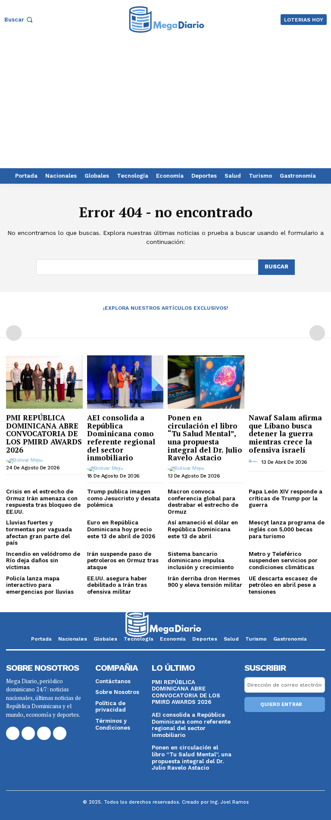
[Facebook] (12, 733)
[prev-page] (14, 333)
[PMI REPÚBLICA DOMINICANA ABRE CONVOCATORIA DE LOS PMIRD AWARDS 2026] (44, 382)
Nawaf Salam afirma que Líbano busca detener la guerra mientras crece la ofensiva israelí (285, 434)
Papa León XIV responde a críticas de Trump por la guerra (285, 498)
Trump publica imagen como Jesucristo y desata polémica (123, 498)
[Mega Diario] (166, 19)
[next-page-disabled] (317, 333)
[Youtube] (59, 733)
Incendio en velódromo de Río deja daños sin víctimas (43, 560)
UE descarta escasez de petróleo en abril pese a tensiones (283, 585)
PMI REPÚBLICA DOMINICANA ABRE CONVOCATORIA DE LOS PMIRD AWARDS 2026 (44, 434)
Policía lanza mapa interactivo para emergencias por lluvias (40, 585)
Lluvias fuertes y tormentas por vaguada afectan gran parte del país (39, 532)
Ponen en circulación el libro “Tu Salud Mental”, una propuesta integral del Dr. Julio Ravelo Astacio (205, 437)
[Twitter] (43, 733)
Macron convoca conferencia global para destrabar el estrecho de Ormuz (203, 501)
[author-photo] (25, 460)
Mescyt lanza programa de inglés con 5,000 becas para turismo (287, 529)
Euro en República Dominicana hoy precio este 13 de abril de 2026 (121, 529)
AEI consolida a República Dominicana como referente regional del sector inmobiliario (121, 437)
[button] (19, 19)
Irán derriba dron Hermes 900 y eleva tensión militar (205, 582)
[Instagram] (28, 733)
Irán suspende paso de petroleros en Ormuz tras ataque (123, 560)
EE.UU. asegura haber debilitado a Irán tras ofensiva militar (117, 585)
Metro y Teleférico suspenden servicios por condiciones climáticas (283, 560)
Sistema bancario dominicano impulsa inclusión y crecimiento (201, 560)
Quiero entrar (281, 704)
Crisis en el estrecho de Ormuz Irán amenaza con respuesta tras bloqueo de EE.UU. (43, 501)
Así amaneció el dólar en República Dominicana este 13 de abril (203, 529)
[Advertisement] (165, 103)
